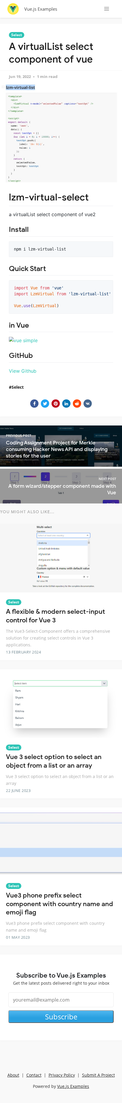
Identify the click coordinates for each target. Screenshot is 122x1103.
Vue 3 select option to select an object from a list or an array (54, 761)
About (13, 1075)
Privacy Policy (62, 1075)
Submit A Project (98, 1075)
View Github (22, 371)
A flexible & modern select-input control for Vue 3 (55, 616)
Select (16, 34)
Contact (33, 1075)
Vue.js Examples (40, 9)
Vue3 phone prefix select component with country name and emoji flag (59, 903)
